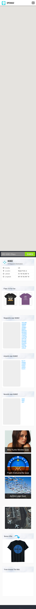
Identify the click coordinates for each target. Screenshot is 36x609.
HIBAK (24, 348)
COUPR (24, 337)
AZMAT (24, 327)
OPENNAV (10, 2)
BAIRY (24, 329)
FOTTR (24, 346)
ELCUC (24, 340)
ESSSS (24, 343)
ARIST (24, 326)
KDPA (24, 367)
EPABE (24, 342)
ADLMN (24, 323)
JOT (23, 402)
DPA (23, 400)
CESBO (24, 334)
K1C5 (23, 369)
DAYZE (24, 338)
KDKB (24, 362)
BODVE (24, 330)
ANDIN (24, 324)
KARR (24, 364)
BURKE (24, 332)
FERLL (24, 345)
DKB (23, 399)
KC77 (23, 361)
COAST (24, 335)
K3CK (23, 365)
